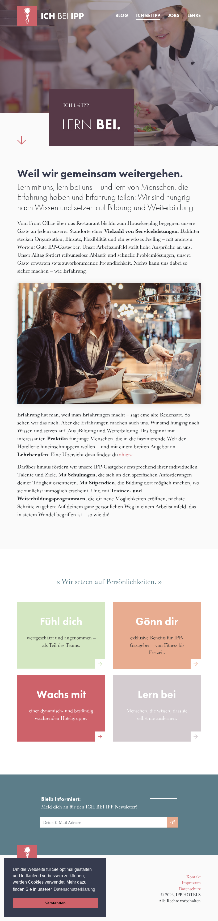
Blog (121, 15)
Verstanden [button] (55, 903)
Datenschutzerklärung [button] (74, 889)
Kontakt (193, 876)
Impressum (191, 882)
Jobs (173, 15)
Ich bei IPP (148, 15)
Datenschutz (190, 888)
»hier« (125, 454)
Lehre (194, 15)
